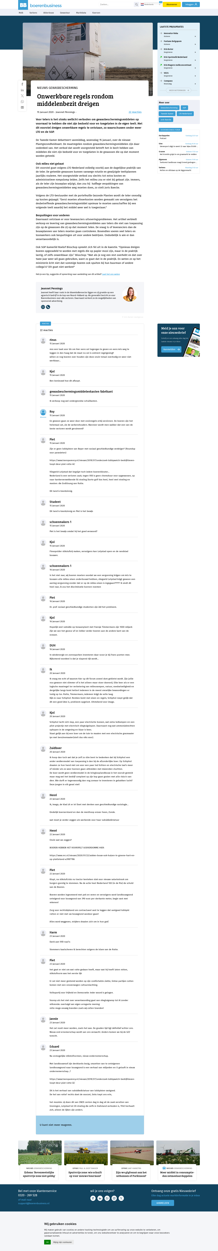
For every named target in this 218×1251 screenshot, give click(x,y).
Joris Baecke (166, 120)
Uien (160, 144)
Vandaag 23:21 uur (192, 136)
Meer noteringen (177, 90)
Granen (162, 152)
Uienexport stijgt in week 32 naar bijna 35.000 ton (179, 146)
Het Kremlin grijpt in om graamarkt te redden (178, 154)
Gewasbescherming (169, 108)
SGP (184, 108)
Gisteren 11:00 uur (192, 159)
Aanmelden (169, 349)
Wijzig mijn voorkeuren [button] (62, 1242)
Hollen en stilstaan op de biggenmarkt (175, 170)
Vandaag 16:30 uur (191, 144)
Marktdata (81, 13)
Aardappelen (164, 136)
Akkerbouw (48, 13)
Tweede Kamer (167, 114)
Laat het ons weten (111, 274)
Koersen (96, 13)
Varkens (33, 13)
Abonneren (172, 4)
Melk (21, 13)
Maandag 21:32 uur (191, 168)
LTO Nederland (185, 114)
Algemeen (163, 159)
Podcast (163, 138)
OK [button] (47, 1242)
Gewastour (65, 13)
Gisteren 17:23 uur (192, 152)
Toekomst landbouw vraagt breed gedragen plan (179, 162)
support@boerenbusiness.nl (33, 1203)
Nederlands (149, 4)
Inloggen (189, 4)
